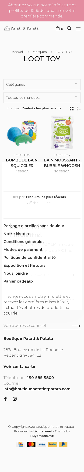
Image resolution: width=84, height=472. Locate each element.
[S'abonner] (69, 275)
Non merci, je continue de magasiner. (45, 299)
